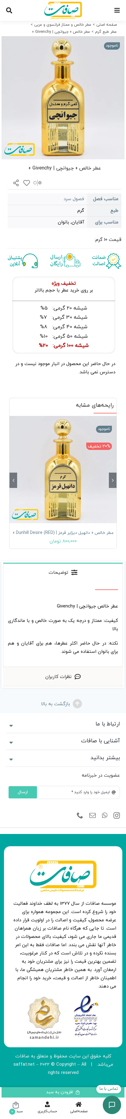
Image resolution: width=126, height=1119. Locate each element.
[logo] (86, 997)
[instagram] (116, 815)
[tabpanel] (63, 624)
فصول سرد (74, 199)
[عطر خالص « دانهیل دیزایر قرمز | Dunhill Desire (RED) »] (63, 469)
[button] (113, 480)
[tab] (63, 572)
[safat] (63, 4)
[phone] (80, 815)
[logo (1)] (44, 997)
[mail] (92, 815)
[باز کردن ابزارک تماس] (112, 1105)
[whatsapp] (104, 815)
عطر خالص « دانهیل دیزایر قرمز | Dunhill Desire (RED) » (63, 533)
